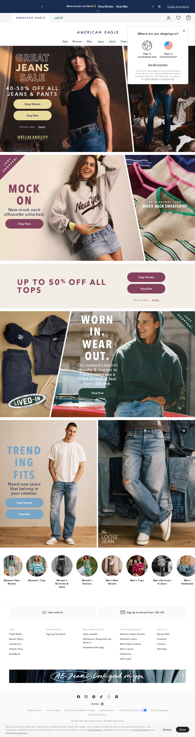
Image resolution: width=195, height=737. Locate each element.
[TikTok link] (101, 697)
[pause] (184, 431)
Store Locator (90, 634)
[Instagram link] (86, 697)
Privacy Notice (95, 729)
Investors (162, 639)
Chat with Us (55, 612)
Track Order (15, 634)
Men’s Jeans (126, 649)
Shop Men (131, 6)
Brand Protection (97, 714)
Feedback (14, 654)
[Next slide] (153, 7)
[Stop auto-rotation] (159, 6)
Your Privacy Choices (16, 732)
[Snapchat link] (108, 697)
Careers (161, 644)
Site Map (162, 649)
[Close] (184, 31)
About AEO (163, 634)
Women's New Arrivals (132, 634)
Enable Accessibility (178, 6)
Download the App (93, 647)
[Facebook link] (78, 697)
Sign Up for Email (56, 634)
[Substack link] (116, 697)
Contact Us (15, 644)
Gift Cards (125, 659)
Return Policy (16, 639)
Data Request (107, 710)
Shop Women (115, 6)
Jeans (100, 41)
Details (143, 6)
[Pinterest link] (93, 697)
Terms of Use (168, 79)
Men (89, 41)
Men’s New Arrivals (130, 644)
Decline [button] (167, 729)
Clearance (126, 41)
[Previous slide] (42, 7)
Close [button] (182, 729)
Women (77, 41)
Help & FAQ (15, 649)
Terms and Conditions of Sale (79, 710)
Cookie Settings (141, 729)
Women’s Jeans (128, 639)
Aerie (112, 41)
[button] (28, 733)
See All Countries (158, 64)
